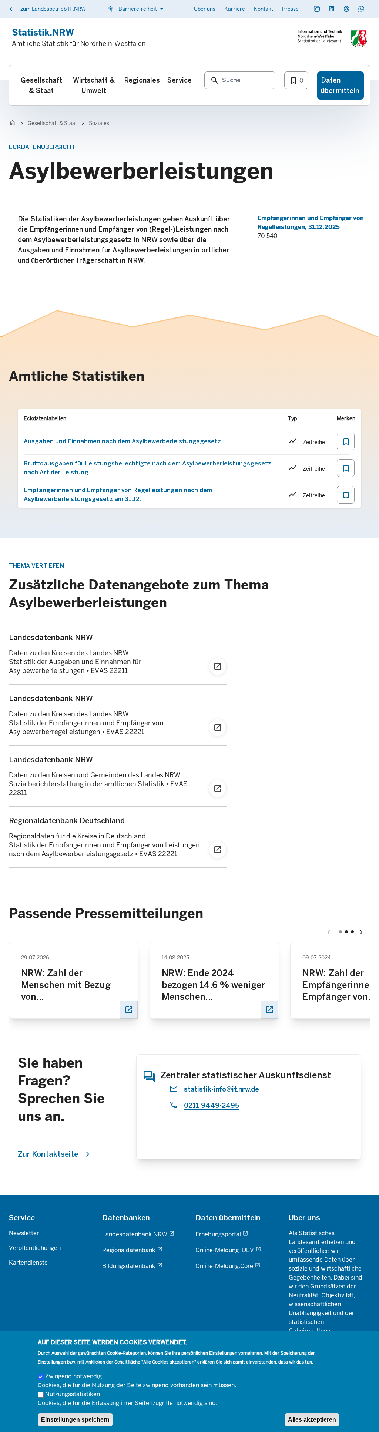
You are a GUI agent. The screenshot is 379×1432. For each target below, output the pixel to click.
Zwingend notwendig (73, 1376)
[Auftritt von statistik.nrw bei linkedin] (332, 9)
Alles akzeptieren (312, 1419)
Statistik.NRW (43, 32)
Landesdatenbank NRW (134, 1234)
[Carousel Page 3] (352, 931)
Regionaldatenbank (128, 1250)
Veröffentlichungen (35, 1248)
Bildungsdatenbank (128, 1266)
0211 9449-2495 (211, 1106)
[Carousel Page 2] (346, 931)
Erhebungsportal (218, 1234)
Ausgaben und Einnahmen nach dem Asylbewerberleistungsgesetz (122, 441)
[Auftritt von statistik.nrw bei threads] (346, 9)
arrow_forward (360, 932)
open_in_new (128, 1010)
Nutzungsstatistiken (72, 1394)
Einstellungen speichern (75, 1419)
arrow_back (329, 932)
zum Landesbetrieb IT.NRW (47, 9)
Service (22, 1217)
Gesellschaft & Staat (52, 123)
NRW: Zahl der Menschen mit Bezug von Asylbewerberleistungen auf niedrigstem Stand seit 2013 (73, 985)
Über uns (204, 9)
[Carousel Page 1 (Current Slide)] (340, 931)
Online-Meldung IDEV (224, 1250)
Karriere (234, 9)
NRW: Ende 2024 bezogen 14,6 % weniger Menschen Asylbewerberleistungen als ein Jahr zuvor (213, 985)
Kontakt (263, 9)
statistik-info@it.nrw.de (221, 1089)
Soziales (99, 123)
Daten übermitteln (228, 1217)
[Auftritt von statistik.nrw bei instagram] (317, 9)
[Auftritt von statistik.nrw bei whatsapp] (361, 9)
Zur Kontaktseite (48, 1154)
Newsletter (24, 1233)
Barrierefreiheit (136, 8)
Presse (290, 9)
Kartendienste (28, 1263)
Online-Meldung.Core (224, 1266)
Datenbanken (126, 1217)
